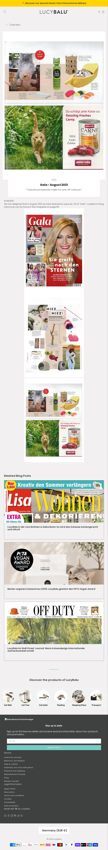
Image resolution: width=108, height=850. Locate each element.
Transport (96, 705)
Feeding (61, 705)
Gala (82, 203)
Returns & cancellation (14, 760)
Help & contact (11, 764)
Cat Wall (8, 705)
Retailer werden (11, 781)
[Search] (99, 12)
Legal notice (9, 788)
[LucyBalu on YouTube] (21, 816)
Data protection (11, 805)
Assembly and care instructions (18, 767)
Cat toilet (43, 705)
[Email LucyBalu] (5, 816)
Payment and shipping (14, 771)
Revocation (9, 792)
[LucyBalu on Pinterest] (15, 816)
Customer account (12, 757)
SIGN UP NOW (54, 747)
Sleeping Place (78, 705)
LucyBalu (57, 839)
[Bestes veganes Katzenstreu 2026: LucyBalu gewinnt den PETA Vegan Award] (54, 563)
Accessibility (9, 802)
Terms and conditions (14, 795)
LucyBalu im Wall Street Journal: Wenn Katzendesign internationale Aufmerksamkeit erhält (46, 649)
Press (6, 777)
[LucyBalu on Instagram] (12, 816)
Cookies (8, 799)
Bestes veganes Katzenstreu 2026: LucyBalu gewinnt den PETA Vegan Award (51, 589)
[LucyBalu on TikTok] (18, 816)
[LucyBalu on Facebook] (8, 816)
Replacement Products (14, 774)
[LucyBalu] (54, 12)
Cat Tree (25, 705)
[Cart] (103, 12)
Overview (14, 24)
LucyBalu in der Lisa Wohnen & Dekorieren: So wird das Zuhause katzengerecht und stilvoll (52, 528)
